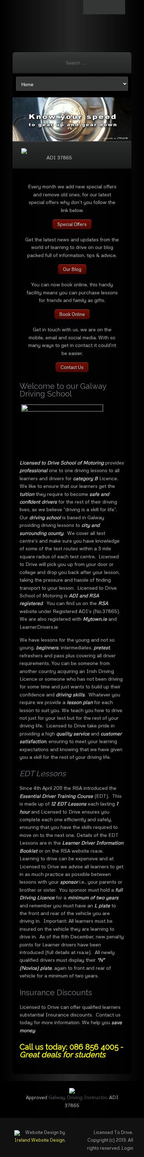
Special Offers (72, 224)
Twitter (90, 7)
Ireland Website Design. (40, 1140)
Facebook (104, 7)
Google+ (118, 7)
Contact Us (72, 367)
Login (127, 1148)
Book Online (72, 314)
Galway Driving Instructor (78, 1097)
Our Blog (72, 269)
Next (118, 116)
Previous (26, 116)
